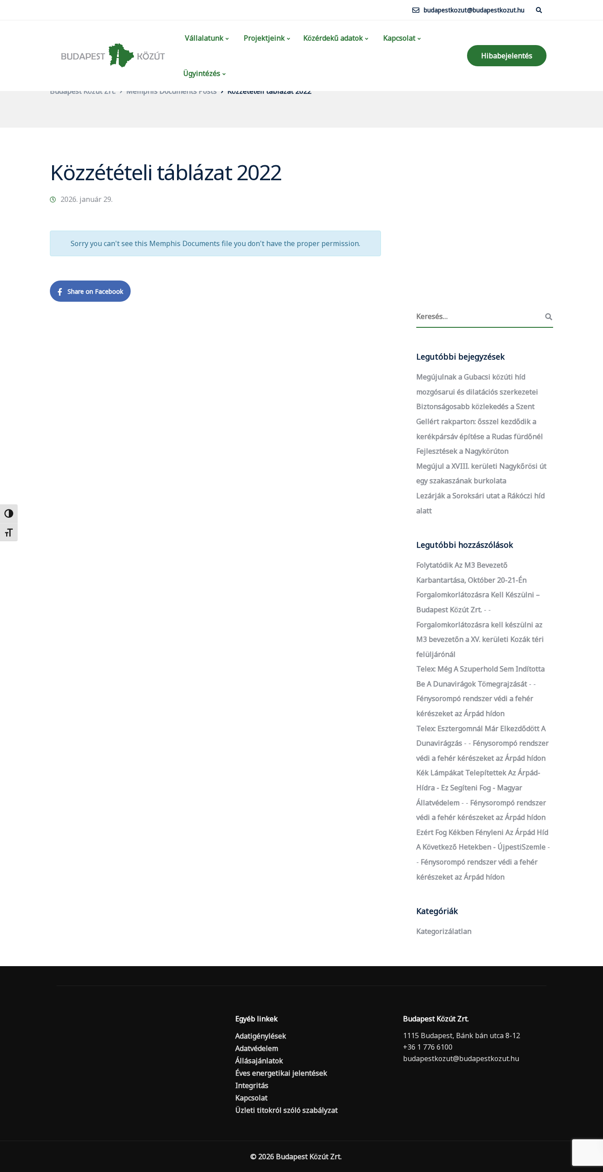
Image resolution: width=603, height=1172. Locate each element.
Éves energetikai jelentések (281, 1073)
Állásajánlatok (259, 1061)
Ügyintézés (201, 73)
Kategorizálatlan (443, 931)
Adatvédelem (256, 1048)
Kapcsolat (398, 38)
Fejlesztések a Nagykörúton (462, 451)
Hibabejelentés (506, 56)
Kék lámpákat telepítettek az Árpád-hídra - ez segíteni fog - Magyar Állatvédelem (478, 787)
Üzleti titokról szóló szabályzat (286, 1110)
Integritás (251, 1085)
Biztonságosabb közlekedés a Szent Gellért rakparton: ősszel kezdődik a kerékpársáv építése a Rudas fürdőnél (479, 421)
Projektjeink (263, 38)
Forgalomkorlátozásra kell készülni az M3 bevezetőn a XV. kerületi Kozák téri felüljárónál (480, 639)
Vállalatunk (203, 38)
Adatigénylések (260, 1036)
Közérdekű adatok (333, 38)
